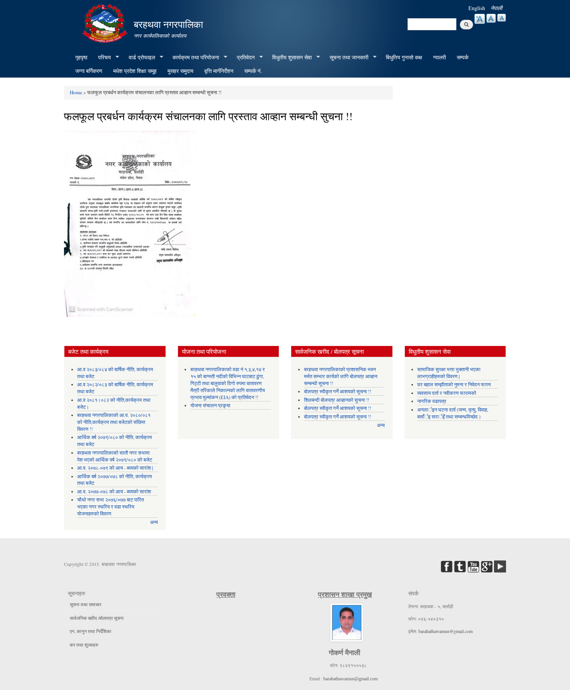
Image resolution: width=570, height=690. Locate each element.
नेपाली (496, 8)
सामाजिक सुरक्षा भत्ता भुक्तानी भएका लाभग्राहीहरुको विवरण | (448, 373)
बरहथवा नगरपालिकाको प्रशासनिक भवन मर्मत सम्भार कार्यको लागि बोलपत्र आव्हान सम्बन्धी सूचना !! (340, 376)
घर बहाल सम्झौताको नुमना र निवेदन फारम (454, 384)
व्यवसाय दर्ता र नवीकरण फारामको (446, 393)
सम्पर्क (462, 57)
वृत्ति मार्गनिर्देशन (218, 70)
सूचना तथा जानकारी (346, 57)
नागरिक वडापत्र (431, 401)
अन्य (154, 522)
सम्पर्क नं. (253, 70)
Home (76, 92)
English (476, 8)
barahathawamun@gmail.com (350, 678)
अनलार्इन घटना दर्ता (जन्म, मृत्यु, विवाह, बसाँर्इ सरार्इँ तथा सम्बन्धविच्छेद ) (452, 413)
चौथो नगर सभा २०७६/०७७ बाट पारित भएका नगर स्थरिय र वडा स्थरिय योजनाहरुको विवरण (110, 506)
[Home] (106, 22)
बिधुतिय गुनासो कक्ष (404, 57)
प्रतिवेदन (243, 57)
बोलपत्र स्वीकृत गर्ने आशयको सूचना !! (337, 391)
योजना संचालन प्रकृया (210, 405)
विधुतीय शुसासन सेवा (289, 57)
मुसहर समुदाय (180, 70)
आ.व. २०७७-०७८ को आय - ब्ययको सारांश (114, 491)
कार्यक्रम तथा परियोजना (193, 57)
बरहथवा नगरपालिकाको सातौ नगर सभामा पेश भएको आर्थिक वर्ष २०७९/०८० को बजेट (114, 456)
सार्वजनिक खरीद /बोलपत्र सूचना (97, 618)
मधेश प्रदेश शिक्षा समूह (135, 70)
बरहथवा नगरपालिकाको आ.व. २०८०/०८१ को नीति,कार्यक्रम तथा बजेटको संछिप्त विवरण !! (113, 422)
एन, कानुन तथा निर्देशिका (90, 631)
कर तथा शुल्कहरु (84, 645)
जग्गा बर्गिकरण (88, 70)
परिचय (102, 57)
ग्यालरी (439, 57)
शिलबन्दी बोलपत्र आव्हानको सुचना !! (336, 400)
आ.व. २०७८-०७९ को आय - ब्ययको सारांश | (115, 468)
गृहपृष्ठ (81, 57)
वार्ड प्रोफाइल (139, 57)
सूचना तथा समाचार (85, 604)
